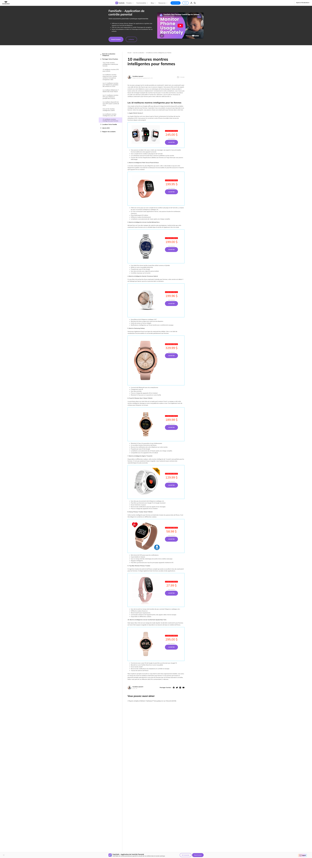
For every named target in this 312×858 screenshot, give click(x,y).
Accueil (129, 52)
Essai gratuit (116, 39)
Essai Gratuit (175, 3)
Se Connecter (185, 855)
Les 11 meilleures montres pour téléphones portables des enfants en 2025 (110, 84)
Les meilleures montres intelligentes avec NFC (109, 114)
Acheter (131, 39)
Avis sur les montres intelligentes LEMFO (109, 109)
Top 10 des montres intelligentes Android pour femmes (110, 64)
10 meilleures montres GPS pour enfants (111, 70)
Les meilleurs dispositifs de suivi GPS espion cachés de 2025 (111, 103)
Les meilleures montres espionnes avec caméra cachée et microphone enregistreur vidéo (110, 77)
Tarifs (185, 3)
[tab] (110, 54)
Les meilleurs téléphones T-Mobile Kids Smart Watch (111, 90)
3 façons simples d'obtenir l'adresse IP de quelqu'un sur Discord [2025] (152, 701)
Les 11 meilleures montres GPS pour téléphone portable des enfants (110, 96)
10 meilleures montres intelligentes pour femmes (110, 120)
